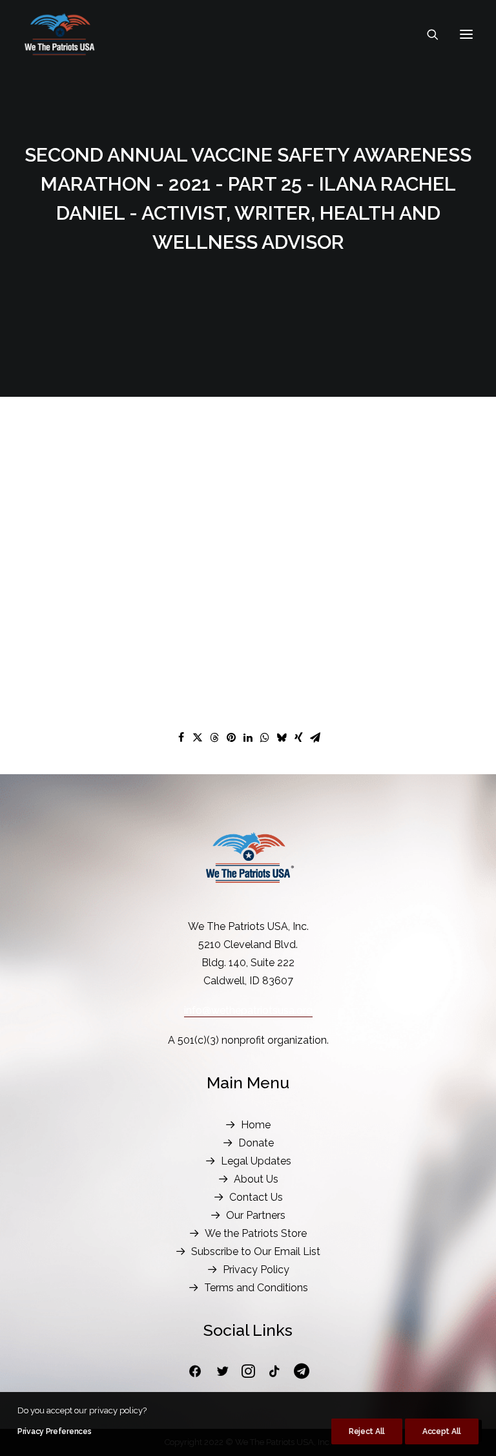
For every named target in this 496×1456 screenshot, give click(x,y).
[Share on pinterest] (231, 737)
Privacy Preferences (54, 1431)
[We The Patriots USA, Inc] (59, 34)
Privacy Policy (256, 1269)
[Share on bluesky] (281, 737)
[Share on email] (315, 737)
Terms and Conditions (256, 1288)
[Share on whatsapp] (265, 737)
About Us (256, 1179)
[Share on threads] (214, 737)
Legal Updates (256, 1161)
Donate (256, 1143)
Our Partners (255, 1215)
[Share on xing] (298, 737)
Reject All (367, 1431)
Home (256, 1125)
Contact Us (256, 1197)
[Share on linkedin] (248, 737)
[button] (466, 34)
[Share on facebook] (181, 737)
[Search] (427, 34)
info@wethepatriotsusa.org (248, 1010)
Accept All (441, 1431)
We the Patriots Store (256, 1233)
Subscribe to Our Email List (255, 1251)
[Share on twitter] (197, 737)
